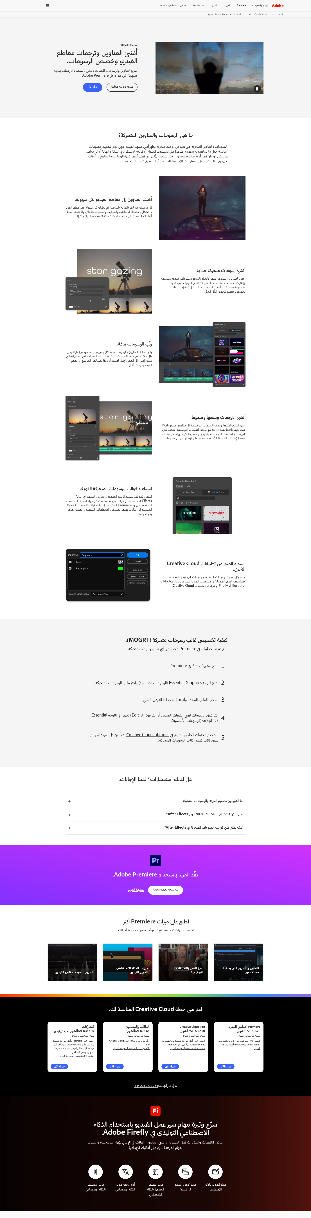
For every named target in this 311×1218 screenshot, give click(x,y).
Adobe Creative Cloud (258, 14)
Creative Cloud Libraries (147, 735)
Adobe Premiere (237, 14)
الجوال (214, 5)
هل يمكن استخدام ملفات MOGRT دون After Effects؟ (204, 814)
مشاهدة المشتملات (195, 1048)
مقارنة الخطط (198, 5)
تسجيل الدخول (37, 5)
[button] (50, 6)
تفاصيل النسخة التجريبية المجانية (173, 5)
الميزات (227, 5)
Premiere (241, 5)
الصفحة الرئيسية (277, 14)
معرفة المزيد (136, 890)
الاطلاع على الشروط (139, 1048)
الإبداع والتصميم (261, 5)
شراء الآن (93, 87)
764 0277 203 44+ (146, 1086)
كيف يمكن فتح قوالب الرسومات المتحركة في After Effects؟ (203, 828)
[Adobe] (277, 5)
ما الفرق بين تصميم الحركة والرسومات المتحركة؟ (212, 801)
